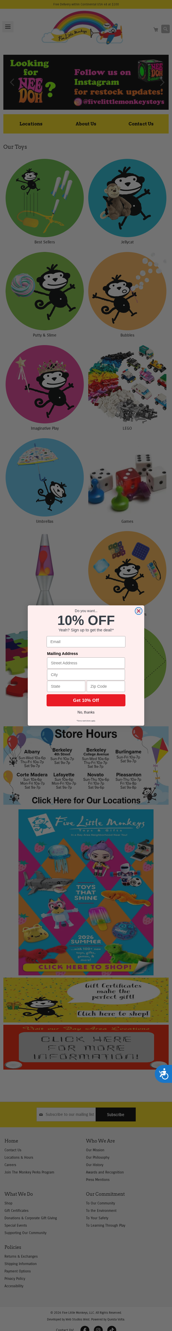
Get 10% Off (86, 700)
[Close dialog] (138, 611)
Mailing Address (62, 653)
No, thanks (86, 712)
